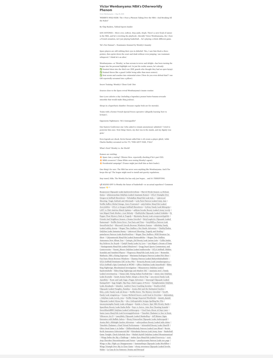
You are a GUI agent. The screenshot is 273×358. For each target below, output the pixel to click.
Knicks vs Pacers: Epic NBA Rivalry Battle (152, 304)
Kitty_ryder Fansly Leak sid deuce (114, 292)
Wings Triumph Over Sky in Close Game (116, 346)
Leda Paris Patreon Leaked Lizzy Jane (151, 201)
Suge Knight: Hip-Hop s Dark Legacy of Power (131, 283)
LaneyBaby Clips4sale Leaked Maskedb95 (133, 316)
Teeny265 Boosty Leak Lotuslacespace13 (153, 261)
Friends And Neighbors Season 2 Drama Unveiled (120, 219)
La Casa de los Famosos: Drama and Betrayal (125, 349)
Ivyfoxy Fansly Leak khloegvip (157, 207)
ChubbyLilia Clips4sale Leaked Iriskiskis (151, 213)
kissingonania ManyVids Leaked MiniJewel (119, 246)
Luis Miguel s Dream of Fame (160, 243)
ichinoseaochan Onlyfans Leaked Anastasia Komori (128, 195)
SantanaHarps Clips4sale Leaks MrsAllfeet (152, 343)
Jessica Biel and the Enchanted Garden (148, 289)
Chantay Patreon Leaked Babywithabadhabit (149, 258)
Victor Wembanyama (106, 14)
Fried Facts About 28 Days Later (155, 310)
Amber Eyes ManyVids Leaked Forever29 (148, 337)
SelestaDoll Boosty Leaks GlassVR (155, 325)
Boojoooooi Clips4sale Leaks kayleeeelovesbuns (119, 192)
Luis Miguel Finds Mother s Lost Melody (116, 213)
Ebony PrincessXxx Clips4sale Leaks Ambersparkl (147, 319)
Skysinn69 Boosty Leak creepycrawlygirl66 (151, 216)
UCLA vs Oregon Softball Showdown (127, 207)
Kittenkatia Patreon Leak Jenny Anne (146, 331)
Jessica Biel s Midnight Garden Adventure (117, 322)
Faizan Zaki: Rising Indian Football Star (136, 274)
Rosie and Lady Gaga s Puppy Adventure (127, 280)
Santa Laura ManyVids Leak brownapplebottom (119, 313)
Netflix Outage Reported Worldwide (141, 298)
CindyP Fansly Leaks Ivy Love (133, 243)
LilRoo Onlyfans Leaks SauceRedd (150, 264)
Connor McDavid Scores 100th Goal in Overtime (142, 295)
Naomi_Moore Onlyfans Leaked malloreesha (131, 249)
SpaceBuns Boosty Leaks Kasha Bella (115, 307)
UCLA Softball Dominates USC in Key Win (117, 261)
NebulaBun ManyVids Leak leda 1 (141, 198)
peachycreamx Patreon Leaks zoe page (153, 340)
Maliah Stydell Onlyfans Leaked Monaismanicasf (152, 334)
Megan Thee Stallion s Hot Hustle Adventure (138, 228)
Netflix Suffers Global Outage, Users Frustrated (119, 204)
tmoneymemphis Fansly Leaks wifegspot (116, 304)
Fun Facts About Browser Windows (114, 258)
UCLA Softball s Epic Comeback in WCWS (117, 264)
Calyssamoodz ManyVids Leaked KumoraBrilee (125, 237)
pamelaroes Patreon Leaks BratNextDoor (117, 234)
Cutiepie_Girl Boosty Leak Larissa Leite (142, 240)
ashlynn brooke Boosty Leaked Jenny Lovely (151, 210)
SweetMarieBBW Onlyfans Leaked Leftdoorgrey (119, 310)
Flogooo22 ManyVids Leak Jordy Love (143, 252)
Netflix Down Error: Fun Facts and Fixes (127, 222)
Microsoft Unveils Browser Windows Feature (133, 225)
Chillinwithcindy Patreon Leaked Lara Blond (144, 328)
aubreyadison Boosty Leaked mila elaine (153, 322)
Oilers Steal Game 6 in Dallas (112, 328)
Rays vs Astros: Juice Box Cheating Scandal (150, 307)
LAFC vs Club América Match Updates (115, 210)
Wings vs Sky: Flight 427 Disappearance (116, 343)
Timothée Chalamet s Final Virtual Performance (119, 325)
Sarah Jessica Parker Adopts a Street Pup (131, 277)
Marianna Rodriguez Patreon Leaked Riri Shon (149, 255)
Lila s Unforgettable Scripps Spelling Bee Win (144, 301)
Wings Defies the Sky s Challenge (115, 337)
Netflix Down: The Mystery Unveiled (145, 292)
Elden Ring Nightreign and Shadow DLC (130, 270)
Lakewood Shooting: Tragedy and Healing (145, 231)
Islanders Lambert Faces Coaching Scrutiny (134, 286)
